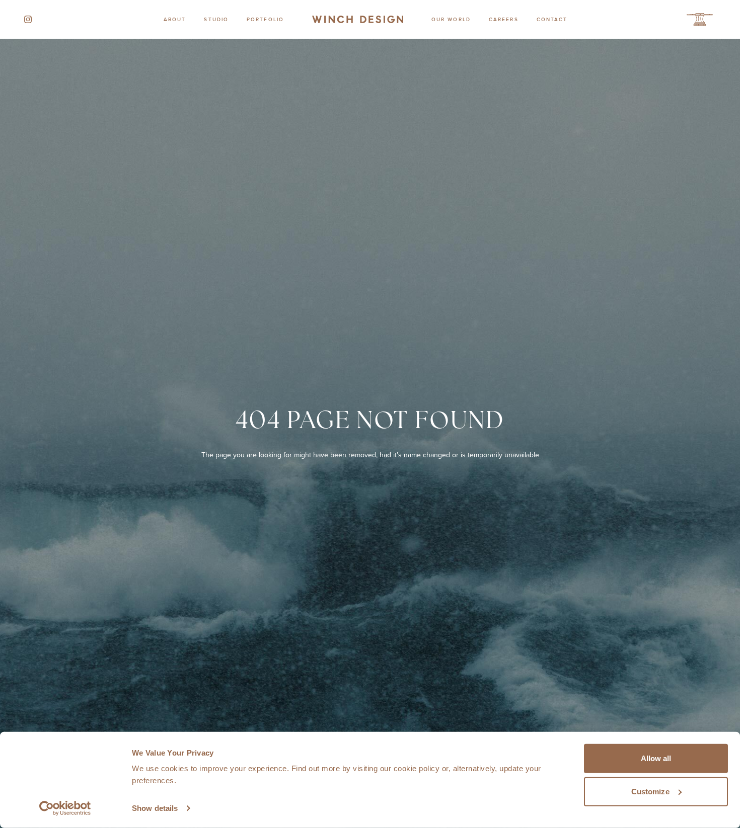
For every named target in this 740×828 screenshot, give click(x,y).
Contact (552, 19)
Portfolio (265, 19)
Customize (650, 791)
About (175, 19)
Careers (504, 19)
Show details (155, 808)
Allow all (656, 758)
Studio (216, 19)
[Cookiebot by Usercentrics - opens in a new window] (65, 808)
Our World (451, 19)
